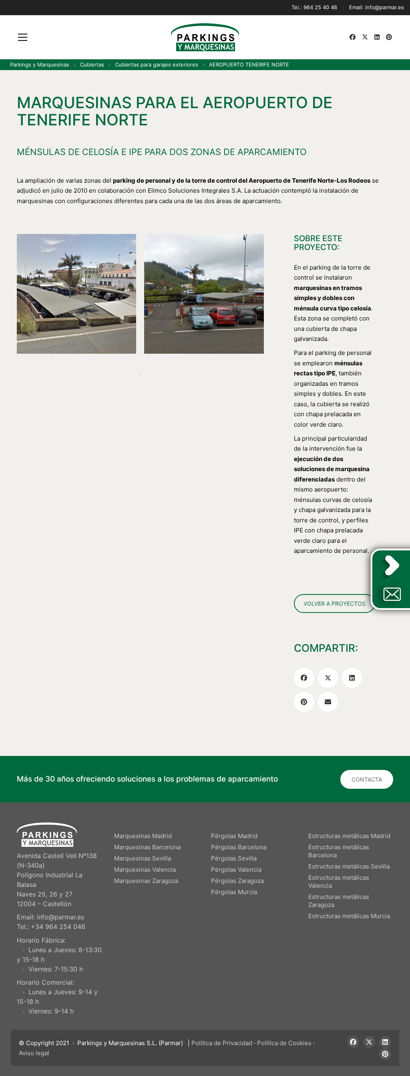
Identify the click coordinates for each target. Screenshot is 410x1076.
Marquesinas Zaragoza (146, 881)
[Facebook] (304, 678)
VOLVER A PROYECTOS (334, 603)
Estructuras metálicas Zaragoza (338, 901)
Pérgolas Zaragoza (237, 881)
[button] (22, 37)
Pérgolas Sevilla (234, 858)
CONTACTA (367, 779)
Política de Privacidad (221, 1043)
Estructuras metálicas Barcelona (338, 851)
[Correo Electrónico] (328, 702)
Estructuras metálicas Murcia (349, 916)
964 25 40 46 (320, 7)
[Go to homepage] (205, 37)
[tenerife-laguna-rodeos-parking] (203, 293)
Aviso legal (34, 1053)
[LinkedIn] (352, 678)
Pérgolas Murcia (234, 892)
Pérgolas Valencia (236, 869)
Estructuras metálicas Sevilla (349, 866)
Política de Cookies (284, 1043)
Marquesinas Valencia (145, 869)
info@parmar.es (384, 7)
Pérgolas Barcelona (238, 847)
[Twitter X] (328, 678)
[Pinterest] (304, 702)
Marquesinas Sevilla (142, 858)
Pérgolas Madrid (234, 836)
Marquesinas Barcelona (147, 847)
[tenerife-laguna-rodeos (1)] (76, 293)
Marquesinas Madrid (143, 836)
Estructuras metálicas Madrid (349, 836)
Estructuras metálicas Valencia (338, 881)
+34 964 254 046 (58, 927)
